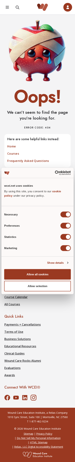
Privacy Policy (44, 433)
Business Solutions (17, 339)
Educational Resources (20, 346)
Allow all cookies (37, 274)
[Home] (42, 7)
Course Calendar (16, 297)
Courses (13, 154)
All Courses (12, 304)
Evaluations (12, 368)
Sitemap (28, 433)
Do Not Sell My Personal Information (39, 438)
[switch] (65, 225)
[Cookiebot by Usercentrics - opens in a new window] (55, 173)
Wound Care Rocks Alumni (22, 361)
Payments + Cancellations (22, 325)
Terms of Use (13, 332)
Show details (55, 262)
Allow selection (38, 286)
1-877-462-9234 (38, 421)
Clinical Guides (14, 353)
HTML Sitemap (39, 442)
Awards (9, 375)
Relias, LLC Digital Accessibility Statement (38, 446)
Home (11, 146)
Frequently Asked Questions (28, 161)
